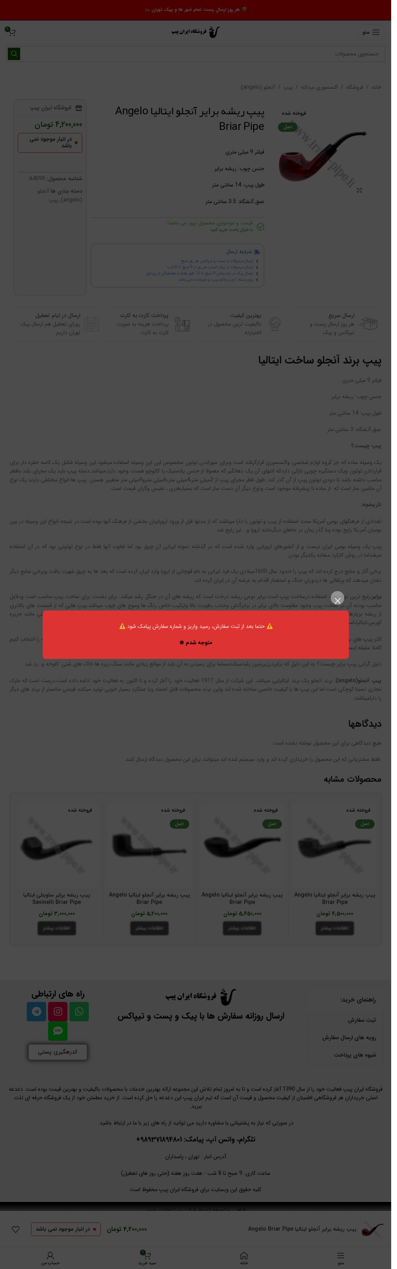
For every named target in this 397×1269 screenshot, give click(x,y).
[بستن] (337, 600)
